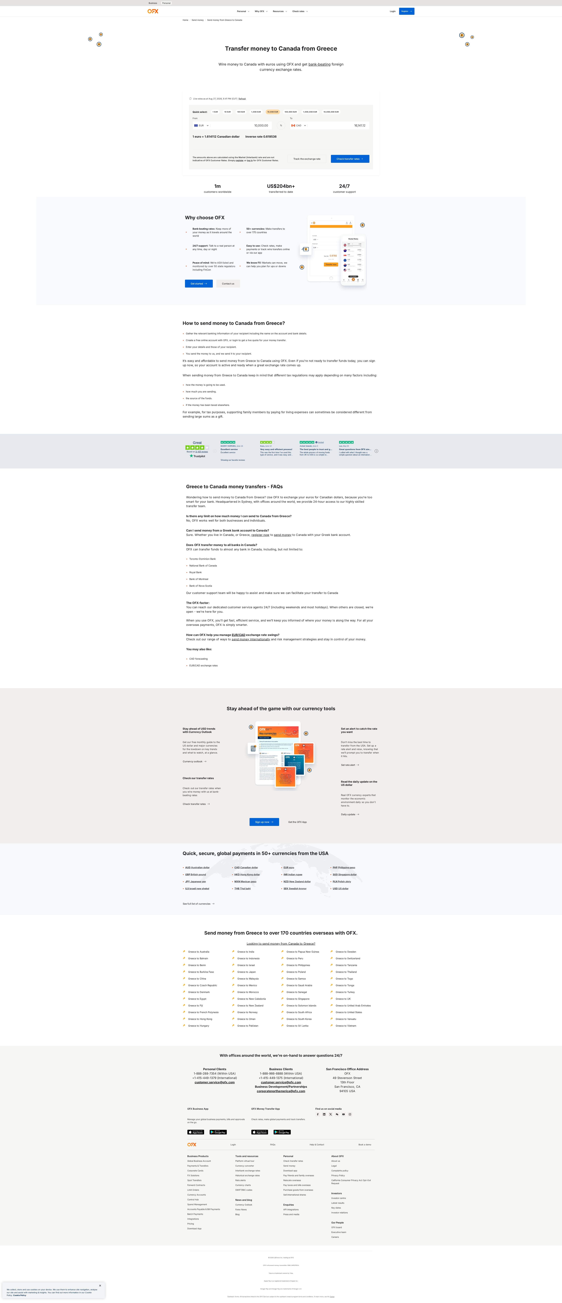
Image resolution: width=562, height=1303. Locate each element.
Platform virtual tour (244, 1161)
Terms (332, 1296)
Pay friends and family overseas (298, 1175)
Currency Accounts (196, 1194)
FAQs (272, 1144)
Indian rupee (293, 874)
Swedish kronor (295, 888)
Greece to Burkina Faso (201, 971)
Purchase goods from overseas (298, 1190)
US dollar (340, 888)
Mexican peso (248, 881)
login (235, 340)
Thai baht (242, 888)
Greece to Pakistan (247, 1025)
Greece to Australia (198, 951)
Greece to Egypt (197, 998)
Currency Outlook (243, 1204)
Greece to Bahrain (198, 958)
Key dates (336, 1207)
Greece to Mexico (247, 985)
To (291, 118)
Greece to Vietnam (346, 1025)
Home (185, 20)
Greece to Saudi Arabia (299, 985)
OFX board (336, 1227)
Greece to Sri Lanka (297, 1025)
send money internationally (251, 639)
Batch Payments (195, 1214)
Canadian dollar (246, 867)
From (195, 118)
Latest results (337, 1203)
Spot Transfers (194, 1180)
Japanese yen (195, 881)
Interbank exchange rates (247, 1170)
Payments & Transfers (197, 1165)
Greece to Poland (296, 971)
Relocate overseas (292, 1180)
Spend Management (197, 1204)
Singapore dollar (345, 874)
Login (233, 1144)
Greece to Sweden (346, 951)
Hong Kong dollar (247, 874)
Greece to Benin (197, 965)
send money (282, 535)
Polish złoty (342, 881)
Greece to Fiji (195, 1005)
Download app (290, 1170)
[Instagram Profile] (350, 1114)
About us (335, 1161)
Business (153, 3)
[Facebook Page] (317, 1114)
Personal (166, 3)
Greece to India (245, 951)
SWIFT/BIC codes (243, 1190)
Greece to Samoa (296, 978)
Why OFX (259, 11)
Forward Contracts (196, 1185)
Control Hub (193, 1199)
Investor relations (339, 1212)
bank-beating (320, 64)
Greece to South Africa (299, 1012)
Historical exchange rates (247, 1175)
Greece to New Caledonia (251, 998)
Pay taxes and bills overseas (297, 1185)
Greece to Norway (247, 1012)
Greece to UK (343, 998)
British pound (195, 874)
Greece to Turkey (345, 992)
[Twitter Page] (330, 1114)
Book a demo (365, 1144)
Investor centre (338, 1198)
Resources (278, 11)
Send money (198, 20)
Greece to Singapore (298, 998)
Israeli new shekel (197, 888)
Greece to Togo (344, 978)
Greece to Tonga (345, 985)
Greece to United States (349, 1012)
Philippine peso (344, 867)
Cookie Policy (19, 1295)
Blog (237, 1214)
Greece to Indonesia (248, 958)
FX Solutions (193, 1175)
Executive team (338, 1232)
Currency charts (243, 1185)
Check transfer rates (293, 1161)
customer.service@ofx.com (215, 1082)
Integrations (193, 1219)
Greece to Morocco (248, 992)
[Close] (100, 1285)
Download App (194, 1228)
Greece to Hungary (198, 1025)
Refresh (242, 98)
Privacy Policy (338, 1175)
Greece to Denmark (199, 992)
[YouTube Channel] (343, 1114)
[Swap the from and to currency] (281, 125)
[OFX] (153, 11)
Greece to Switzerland (348, 958)
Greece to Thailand (346, 971)
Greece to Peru (295, 958)
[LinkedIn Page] (324, 1114)
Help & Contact (317, 1144)
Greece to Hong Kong (200, 1019)
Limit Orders (193, 1190)
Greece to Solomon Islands (301, 1005)
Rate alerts (240, 1180)
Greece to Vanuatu (346, 1019)
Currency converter (244, 1165)
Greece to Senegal (297, 992)
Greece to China (197, 978)
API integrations (291, 1209)
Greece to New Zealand (250, 1005)
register (240, 160)
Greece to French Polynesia (203, 1012)
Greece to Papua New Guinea (303, 951)
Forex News (241, 1209)
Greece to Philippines (298, 965)
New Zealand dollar (300, 881)
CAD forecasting (198, 658)
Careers (335, 1237)
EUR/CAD (238, 635)
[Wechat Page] (337, 1114)
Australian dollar (197, 867)
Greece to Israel (246, 965)
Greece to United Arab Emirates (353, 1005)
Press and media (291, 1214)
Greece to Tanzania (346, 965)
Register (404, 11)
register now (260, 535)
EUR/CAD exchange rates (203, 665)
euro (291, 867)
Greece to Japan (246, 971)
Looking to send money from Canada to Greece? (281, 943)
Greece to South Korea (299, 1019)
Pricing (190, 1223)
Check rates (298, 11)
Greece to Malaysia (248, 978)
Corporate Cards (195, 1170)
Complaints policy (339, 1170)
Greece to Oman (246, 1019)
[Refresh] (190, 98)
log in (250, 160)
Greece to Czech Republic (202, 985)
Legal (334, 1165)
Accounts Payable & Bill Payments (203, 1209)
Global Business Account (199, 1161)
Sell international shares (294, 1194)
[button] (215, 112)
